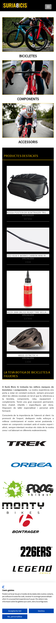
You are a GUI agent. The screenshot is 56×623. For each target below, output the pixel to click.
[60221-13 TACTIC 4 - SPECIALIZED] (28, 339)
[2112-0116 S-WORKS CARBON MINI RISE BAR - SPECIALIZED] (28, 240)
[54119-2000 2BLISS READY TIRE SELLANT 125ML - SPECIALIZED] (28, 289)
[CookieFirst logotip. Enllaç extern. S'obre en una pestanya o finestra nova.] (3, 587)
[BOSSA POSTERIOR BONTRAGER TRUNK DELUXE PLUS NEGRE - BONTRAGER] (28, 187)
